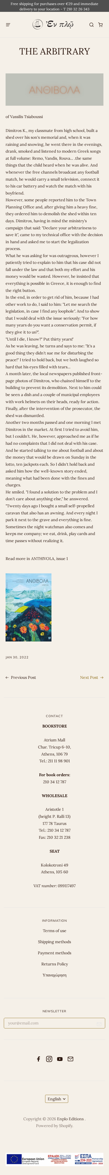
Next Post (89, 677)
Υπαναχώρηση (54, 974)
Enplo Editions (71, 1118)
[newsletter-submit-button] (99, 1025)
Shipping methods (54, 941)
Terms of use (54, 930)
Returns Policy (54, 963)
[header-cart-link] (100, 24)
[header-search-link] (91, 24)
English (54, 1098)
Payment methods (54, 952)
